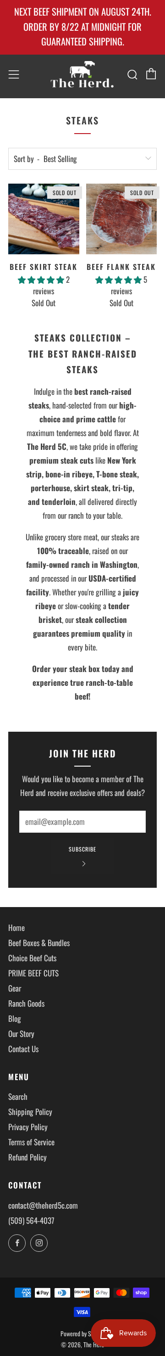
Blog (14, 1018)
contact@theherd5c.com (43, 1205)
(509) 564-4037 (31, 1220)
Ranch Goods (26, 1003)
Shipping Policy (30, 1111)
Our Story (21, 1033)
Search (18, 1096)
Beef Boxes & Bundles (39, 942)
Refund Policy (27, 1157)
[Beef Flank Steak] (121, 219)
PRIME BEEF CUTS (33, 973)
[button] (42, 279)
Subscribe (82, 849)
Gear (14, 988)
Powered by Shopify (82, 1333)
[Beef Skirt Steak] (43, 219)
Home (16, 927)
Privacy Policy (28, 1126)
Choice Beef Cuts (32, 958)
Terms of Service (31, 1142)
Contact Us (23, 1048)
